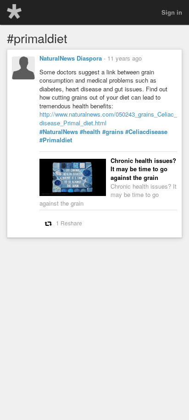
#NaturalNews (58, 132)
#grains (112, 132)
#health (90, 132)
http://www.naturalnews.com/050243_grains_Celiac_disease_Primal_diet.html (108, 118)
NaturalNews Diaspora (70, 58)
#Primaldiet (55, 140)
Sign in (171, 12)
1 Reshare (69, 223)
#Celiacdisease (146, 132)
